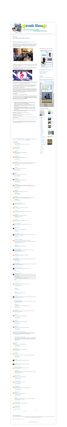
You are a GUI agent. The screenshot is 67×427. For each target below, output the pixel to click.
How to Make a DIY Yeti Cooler (52, 126)
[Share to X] (27, 139)
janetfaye (16, 167)
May (41, 146)
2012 (40, 129)
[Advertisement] (25, 5)
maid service (26, 61)
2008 (40, 153)
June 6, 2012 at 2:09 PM (17, 368)
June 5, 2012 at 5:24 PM (17, 204)
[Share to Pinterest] (29, 139)
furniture (15, 139)
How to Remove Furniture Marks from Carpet (43, 144)
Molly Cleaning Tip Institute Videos (30, 67)
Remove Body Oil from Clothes (29, 82)
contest (14, 139)
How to (21, 139)
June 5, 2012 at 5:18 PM (17, 194)
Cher (15, 359)
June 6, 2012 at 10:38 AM (17, 357)
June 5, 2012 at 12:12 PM (17, 176)
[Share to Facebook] (28, 139)
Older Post (36, 410)
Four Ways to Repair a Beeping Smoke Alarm (52, 122)
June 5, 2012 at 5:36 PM (17, 217)
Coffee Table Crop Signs (21, 82)
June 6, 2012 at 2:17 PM (17, 373)
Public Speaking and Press (27, 33)
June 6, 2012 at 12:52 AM (17, 312)
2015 (40, 126)
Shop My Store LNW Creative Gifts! (47, 33)
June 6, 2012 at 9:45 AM (17, 340)
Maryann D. (16, 184)
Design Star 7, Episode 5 (43, 136)
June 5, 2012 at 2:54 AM (17, 165)
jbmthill (15, 342)
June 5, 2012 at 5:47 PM (17, 231)
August (41, 133)
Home (13, 33)
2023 (40, 119)
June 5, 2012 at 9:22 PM (17, 271)
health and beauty (18, 139)
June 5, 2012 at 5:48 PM (17, 237)
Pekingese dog (23, 139)
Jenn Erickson (16, 227)
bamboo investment (17, 143)
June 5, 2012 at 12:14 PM (17, 182)
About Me (16, 33)
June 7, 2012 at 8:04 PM (17, 395)
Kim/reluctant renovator (17, 300)
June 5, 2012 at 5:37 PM (17, 221)
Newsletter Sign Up (39, 33)
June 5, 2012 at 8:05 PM (17, 265)
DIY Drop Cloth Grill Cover (43, 143)
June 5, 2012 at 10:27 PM (17, 302)
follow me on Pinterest (17, 83)
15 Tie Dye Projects (43, 138)
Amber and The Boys (17, 223)
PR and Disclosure (34, 33)
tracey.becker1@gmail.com (18, 239)
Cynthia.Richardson (17, 375)
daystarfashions (16, 402)
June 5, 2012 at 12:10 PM (17, 170)
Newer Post (14, 410)
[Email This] (25, 139)
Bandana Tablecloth (43, 139)
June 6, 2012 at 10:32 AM (17, 346)
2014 (40, 127)
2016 (40, 125)
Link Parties (13, 34)
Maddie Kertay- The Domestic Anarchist (19, 331)
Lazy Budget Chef (20, 33)
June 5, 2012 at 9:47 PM (17, 293)
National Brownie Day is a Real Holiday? (51, 116)
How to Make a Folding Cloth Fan (52, 118)
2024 (40, 118)
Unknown (16, 196)
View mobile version (25, 411)
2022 (40, 120)
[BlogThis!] (26, 139)
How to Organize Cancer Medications (43, 140)
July (41, 134)
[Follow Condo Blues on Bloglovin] (43, 73)
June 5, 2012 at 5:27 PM (17, 208)
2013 (40, 128)
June (41, 135)
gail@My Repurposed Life (17, 267)
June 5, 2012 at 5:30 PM (17, 212)
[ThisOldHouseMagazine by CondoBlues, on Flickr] (49, 144)
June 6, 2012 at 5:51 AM (17, 329)
